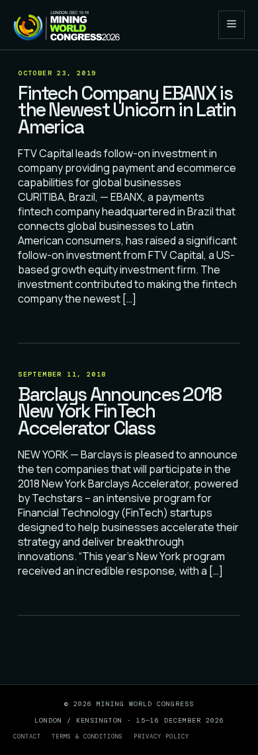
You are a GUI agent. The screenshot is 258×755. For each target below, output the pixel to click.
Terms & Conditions (87, 736)
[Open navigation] (231, 25)
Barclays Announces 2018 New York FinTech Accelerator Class (119, 411)
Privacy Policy (161, 736)
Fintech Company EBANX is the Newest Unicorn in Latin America (127, 110)
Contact (27, 736)
